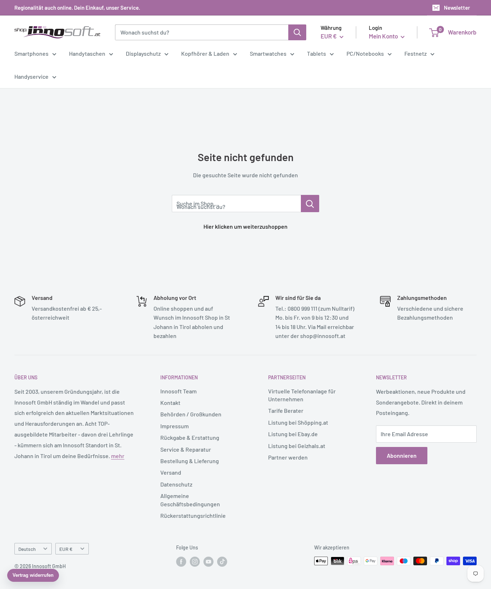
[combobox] (201, 32)
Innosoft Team (178, 391)
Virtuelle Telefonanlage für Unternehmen (302, 395)
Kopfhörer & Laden (205, 53)
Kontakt (170, 402)
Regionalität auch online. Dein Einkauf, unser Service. (77, 7)
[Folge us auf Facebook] (181, 562)
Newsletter (457, 7)
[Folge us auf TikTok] (222, 562)
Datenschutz (176, 484)
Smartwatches (268, 53)
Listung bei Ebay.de (293, 433)
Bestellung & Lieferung (189, 460)
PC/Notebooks (365, 53)
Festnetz (415, 53)
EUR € (66, 549)
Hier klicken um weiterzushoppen (245, 226)
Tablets (316, 53)
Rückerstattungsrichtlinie (193, 515)
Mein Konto (384, 36)
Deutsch (27, 549)
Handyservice (31, 76)
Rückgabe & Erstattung (189, 437)
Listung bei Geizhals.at (296, 445)
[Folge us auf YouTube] (208, 562)
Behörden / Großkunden (190, 414)
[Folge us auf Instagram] (195, 562)
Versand (170, 472)
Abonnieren (402, 455)
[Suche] (297, 32)
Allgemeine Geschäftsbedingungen (190, 499)
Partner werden (288, 457)
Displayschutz (143, 53)
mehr (117, 455)
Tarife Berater (285, 410)
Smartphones (31, 53)
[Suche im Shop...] (310, 203)
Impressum (174, 426)
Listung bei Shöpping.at (298, 422)
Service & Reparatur (185, 449)
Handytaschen (87, 53)
